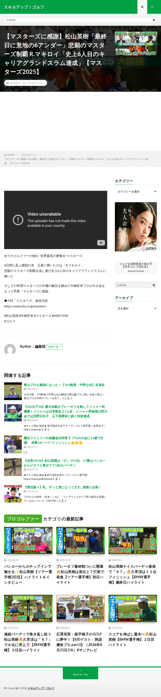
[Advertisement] (80, 121)
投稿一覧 (53, 346)
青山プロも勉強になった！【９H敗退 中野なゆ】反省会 (64, 385)
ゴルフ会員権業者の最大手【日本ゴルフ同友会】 (135, 265)
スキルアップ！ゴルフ (41, 688)
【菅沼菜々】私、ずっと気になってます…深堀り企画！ (63, 487)
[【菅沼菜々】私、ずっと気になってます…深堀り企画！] (13, 493)
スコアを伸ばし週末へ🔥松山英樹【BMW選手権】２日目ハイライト (133, 639)
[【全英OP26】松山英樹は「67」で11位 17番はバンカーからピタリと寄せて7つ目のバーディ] (13, 467)
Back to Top (80, 674)
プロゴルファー (34, 83)
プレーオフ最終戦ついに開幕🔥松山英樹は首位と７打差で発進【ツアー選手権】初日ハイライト (80, 574)
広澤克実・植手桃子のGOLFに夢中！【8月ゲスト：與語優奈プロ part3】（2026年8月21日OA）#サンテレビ (79, 642)
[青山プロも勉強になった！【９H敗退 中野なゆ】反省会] (13, 391)
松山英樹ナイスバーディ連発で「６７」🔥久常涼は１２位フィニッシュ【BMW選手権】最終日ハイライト (133, 574)
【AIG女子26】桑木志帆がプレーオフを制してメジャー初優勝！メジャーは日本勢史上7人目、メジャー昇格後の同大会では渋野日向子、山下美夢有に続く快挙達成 (65, 411)
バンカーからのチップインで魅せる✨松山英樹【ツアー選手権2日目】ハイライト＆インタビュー (28, 574)
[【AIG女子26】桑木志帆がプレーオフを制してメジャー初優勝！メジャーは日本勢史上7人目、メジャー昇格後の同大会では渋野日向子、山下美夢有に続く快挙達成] (13, 413)
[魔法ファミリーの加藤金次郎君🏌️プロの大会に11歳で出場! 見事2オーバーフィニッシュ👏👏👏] (13, 444)
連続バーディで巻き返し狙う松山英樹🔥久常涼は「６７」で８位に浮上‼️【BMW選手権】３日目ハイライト (28, 642)
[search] (154, 20)
